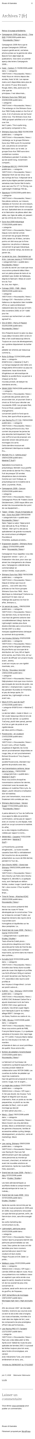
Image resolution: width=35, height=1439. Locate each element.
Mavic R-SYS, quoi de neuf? (13, 702)
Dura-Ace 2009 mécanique (13, 222)
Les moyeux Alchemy (10, 638)
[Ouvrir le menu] (32, 3)
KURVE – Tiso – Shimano (12, 991)
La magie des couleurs (11, 1085)
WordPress (26, 1431)
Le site (4, 1380)
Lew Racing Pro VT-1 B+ (12, 420)
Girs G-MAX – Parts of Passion (14, 323)
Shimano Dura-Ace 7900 (12, 132)
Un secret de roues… (10, 606)
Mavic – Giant (7, 1114)
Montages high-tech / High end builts (17, 1301)
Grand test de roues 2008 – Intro (15, 1195)
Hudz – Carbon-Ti (9, 68)
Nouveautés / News (11, 40)
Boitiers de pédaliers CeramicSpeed (16, 1052)
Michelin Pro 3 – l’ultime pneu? (14, 455)
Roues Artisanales (9, 3)
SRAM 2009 (7, 388)
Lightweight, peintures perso (14, 1229)
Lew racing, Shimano (10, 1144)
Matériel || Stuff (8, 460)
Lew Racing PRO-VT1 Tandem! (14, 1329)
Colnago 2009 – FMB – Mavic (14, 288)
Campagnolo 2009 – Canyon (13, 488)
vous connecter (18, 1406)
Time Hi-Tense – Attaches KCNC (15, 896)
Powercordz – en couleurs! (13, 734)
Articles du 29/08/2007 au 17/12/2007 (17, 1365)
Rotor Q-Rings (8, 356)
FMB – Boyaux (8, 1020)
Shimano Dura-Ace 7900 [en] (14, 97)
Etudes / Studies (8, 939)
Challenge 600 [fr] (9, 166)
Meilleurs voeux (8, 1263)
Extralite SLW (7, 959)
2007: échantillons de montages (15, 1295)
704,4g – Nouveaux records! (13, 670)
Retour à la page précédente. (14, 31)
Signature (6, 193)
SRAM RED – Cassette (11, 837)
